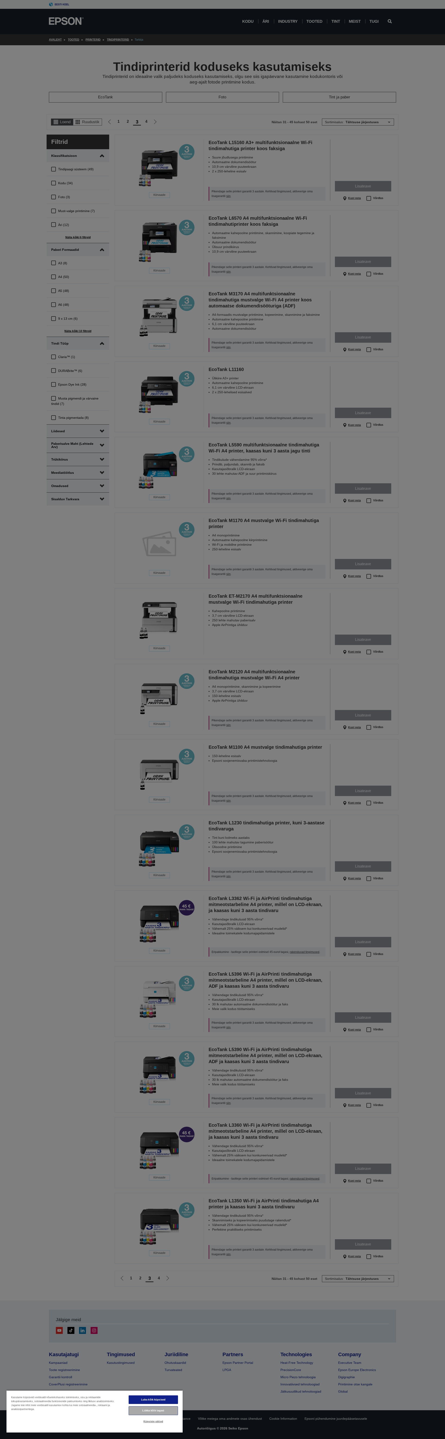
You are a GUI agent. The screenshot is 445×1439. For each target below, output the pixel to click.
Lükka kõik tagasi (153, 1410)
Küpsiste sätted (153, 1421)
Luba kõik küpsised (153, 1399)
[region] (94, 1411)
